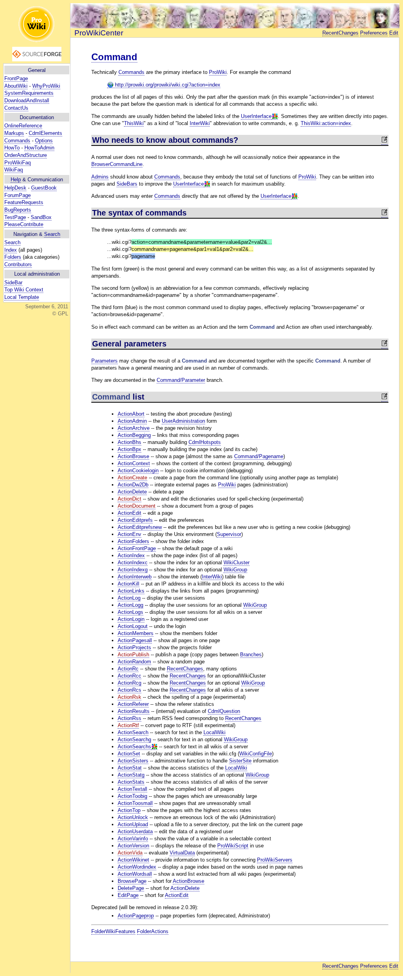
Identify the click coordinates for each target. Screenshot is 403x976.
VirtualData (182, 853)
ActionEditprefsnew (140, 527)
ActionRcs (129, 690)
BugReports (17, 210)
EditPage (128, 895)
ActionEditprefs (135, 520)
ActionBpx (129, 449)
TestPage (15, 217)
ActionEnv (129, 534)
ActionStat (130, 768)
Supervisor (229, 534)
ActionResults (134, 711)
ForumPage (17, 195)
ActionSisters (133, 761)
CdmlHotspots (205, 442)
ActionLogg (130, 605)
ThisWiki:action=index (326, 123)
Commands (17, 141)
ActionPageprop (136, 916)
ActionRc (128, 669)
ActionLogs (130, 612)
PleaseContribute (23, 224)
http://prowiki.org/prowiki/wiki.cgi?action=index (166, 85)
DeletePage (131, 888)
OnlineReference (23, 126)
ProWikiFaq (17, 163)
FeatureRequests (23, 202)
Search (52, 234)
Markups (14, 133)
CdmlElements (45, 133)
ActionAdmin (132, 421)
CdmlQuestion (224, 711)
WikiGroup (235, 570)
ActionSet (129, 754)
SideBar (13, 282)
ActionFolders (133, 541)
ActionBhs (129, 442)
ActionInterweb (135, 577)
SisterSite (240, 761)
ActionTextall (132, 789)
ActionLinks (131, 591)
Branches (251, 654)
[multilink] (275, 116)
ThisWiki (134, 123)
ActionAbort (131, 414)
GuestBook (44, 188)
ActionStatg (131, 775)
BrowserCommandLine (116, 164)
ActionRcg (129, 683)
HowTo (12, 148)
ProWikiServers (274, 860)
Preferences (374, 33)
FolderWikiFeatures (113, 931)
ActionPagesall (135, 640)
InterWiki (200, 123)
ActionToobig (132, 796)
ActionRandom (134, 662)
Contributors (18, 264)
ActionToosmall (135, 803)
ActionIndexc (133, 562)
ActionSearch (133, 732)
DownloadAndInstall (26, 100)
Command (114, 57)
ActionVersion (133, 846)
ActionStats (131, 782)
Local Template (21, 297)
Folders (12, 257)
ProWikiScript (232, 846)
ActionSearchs (134, 746)
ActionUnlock (133, 817)
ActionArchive (134, 428)
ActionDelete (132, 492)
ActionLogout (133, 626)
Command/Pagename (258, 456)
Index (10, 250)
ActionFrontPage (137, 548)
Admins (100, 177)
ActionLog (129, 598)
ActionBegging (134, 435)
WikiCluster (237, 562)
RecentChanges (340, 33)
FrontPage (16, 78)
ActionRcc (129, 676)
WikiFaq (13, 170)
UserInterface (256, 116)
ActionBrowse (133, 456)
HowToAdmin (39, 148)
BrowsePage (132, 881)
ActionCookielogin (138, 470)
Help (16, 179)
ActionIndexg (133, 570)
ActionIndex (131, 555)
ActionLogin (131, 619)
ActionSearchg (134, 739)
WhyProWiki (46, 86)
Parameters (104, 361)
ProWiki (218, 72)
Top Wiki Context (23, 290)
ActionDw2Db (133, 485)
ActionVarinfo (133, 839)
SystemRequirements (29, 93)
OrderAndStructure (25, 155)
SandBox (41, 217)
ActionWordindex (137, 867)
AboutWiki (16, 86)
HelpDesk (15, 188)
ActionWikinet (133, 860)
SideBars (126, 184)
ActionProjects (134, 647)
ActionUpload (133, 824)
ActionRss (129, 718)
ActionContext (134, 463)
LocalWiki (214, 732)
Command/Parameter (181, 380)
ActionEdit (129, 513)
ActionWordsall (135, 874)
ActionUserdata (135, 831)
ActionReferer (133, 704)
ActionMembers (135, 633)
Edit (393, 33)
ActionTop (129, 810)
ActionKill (128, 584)
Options (44, 141)
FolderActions (152, 931)
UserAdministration (183, 421)
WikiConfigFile (255, 754)
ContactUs (16, 108)
